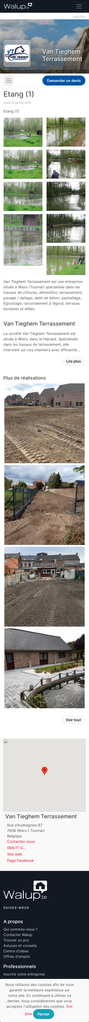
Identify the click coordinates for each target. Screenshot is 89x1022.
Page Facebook (20, 860)
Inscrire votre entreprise (24, 974)
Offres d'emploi (16, 956)
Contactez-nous (21, 841)
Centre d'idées (16, 951)
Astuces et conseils (20, 945)
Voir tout (73, 720)
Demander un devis (64, 80)
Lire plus (73, 361)
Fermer (44, 1014)
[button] (44, 771)
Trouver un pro (16, 940)
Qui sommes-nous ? (20, 929)
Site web (14, 854)
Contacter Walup (17, 934)
